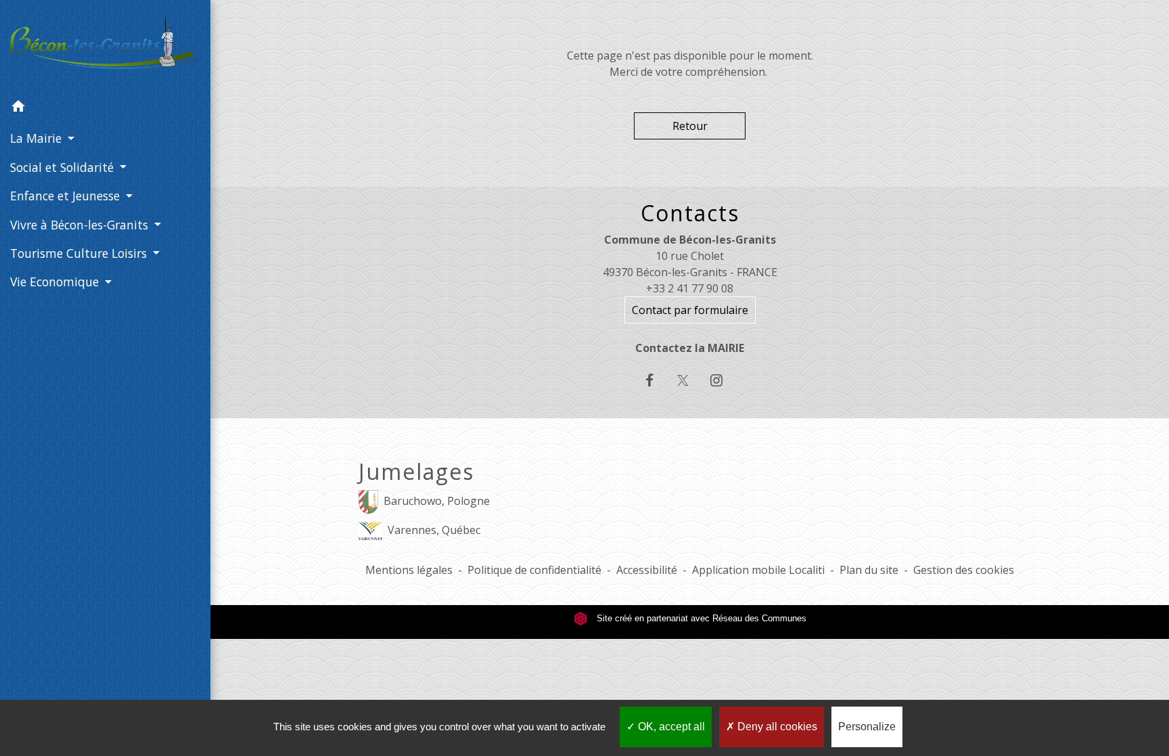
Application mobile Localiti (758, 569)
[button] (105, 108)
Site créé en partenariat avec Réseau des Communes (700, 618)
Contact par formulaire (690, 310)
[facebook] (656, 380)
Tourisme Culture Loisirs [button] (80, 253)
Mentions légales (409, 569)
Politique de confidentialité (534, 569)
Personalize (867, 726)
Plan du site (869, 569)
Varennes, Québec (434, 529)
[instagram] (722, 380)
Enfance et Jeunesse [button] (66, 195)
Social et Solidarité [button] (63, 167)
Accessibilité (646, 569)
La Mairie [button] (37, 138)
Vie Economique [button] (56, 281)
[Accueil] (105, 46)
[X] (689, 380)
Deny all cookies (776, 726)
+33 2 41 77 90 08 (689, 288)
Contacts (690, 213)
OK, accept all (670, 726)
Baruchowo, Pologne (437, 500)
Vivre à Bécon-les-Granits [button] (81, 225)
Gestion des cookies (963, 569)
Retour (690, 125)
